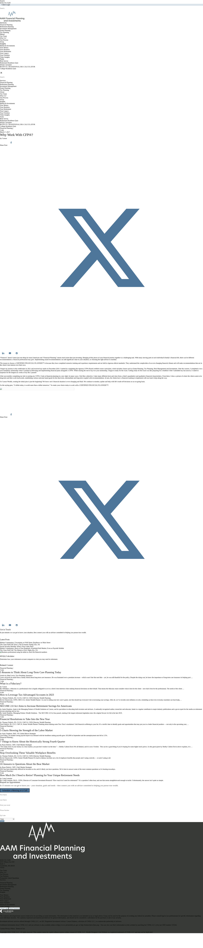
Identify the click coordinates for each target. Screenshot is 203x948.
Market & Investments (7, 46)
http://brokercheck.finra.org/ (90, 925)
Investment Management (8, 28)
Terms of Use (20, 928)
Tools (2, 59)
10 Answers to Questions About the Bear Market (24, 764)
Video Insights (5, 57)
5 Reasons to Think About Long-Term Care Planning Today (30, 672)
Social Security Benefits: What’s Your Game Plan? (17, 646)
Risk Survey (4, 61)
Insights (3, 44)
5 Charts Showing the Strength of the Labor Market (26, 730)
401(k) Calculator (6, 65)
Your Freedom (5, 55)
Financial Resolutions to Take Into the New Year (25, 719)
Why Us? (3, 38)
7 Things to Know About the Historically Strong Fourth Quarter (32, 741)
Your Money (4, 48)
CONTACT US (5, 70)
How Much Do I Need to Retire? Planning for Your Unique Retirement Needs (40, 775)
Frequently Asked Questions (9, 878)
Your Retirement (5, 51)
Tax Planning (4, 32)
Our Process (4, 40)
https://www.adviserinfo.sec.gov (68, 925)
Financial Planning (6, 25)
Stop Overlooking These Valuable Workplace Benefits (28, 752)
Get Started (4, 663)
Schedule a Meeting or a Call (14, 790)
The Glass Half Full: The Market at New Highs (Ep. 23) (19, 650)
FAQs (2, 42)
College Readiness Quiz (8, 68)
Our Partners (4, 876)
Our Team (3, 36)
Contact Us (4, 637)
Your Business (5, 49)
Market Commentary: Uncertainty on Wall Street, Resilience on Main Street (25, 642)
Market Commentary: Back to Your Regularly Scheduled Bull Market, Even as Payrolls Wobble (32, 648)
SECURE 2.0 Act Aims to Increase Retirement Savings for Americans (36, 706)
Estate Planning (5, 30)
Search (2, 1)
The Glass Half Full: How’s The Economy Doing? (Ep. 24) (20, 644)
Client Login (6, 5)
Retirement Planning (7, 27)
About (2, 34)
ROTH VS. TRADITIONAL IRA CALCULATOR (17, 67)
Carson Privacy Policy (7, 928)
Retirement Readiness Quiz (9, 63)
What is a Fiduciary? (10, 683)
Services (3, 23)
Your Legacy (4, 53)
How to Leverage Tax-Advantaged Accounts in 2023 (27, 694)
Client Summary (14, 908)
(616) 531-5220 (5, 3)
